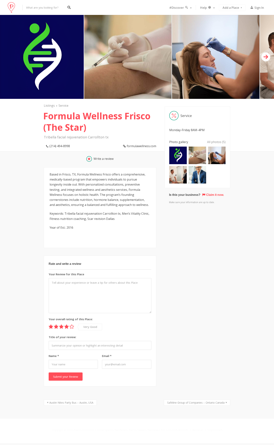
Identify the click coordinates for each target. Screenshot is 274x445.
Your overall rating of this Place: (71, 319)
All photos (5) (216, 142)
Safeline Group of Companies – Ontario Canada (196, 402)
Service (63, 106)
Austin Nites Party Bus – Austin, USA (71, 402)
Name (54, 356)
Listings (49, 106)
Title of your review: (62, 337)
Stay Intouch (215, 430)
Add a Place (231, 8)
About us (197, 430)
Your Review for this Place (66, 274)
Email (106, 356)
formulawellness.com (141, 146)
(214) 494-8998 (59, 146)
